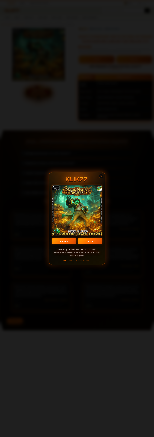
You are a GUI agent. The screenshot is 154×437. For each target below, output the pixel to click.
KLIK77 (88, 260)
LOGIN (90, 241)
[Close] (101, 176)
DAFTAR (64, 241)
